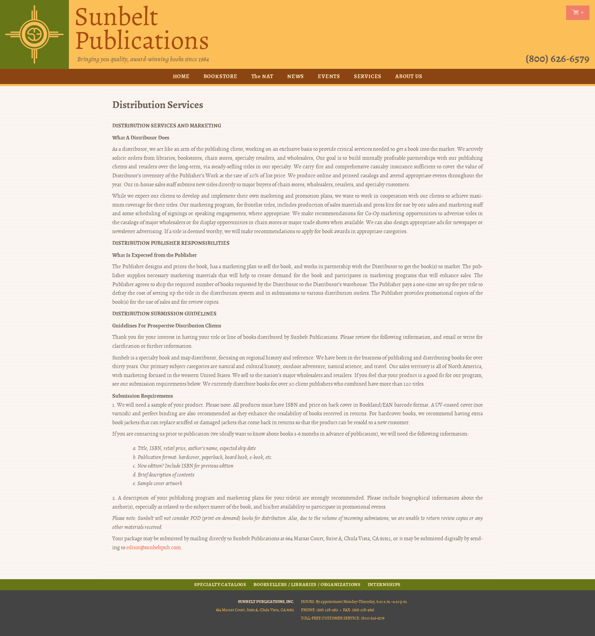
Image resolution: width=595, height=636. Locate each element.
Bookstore (220, 76)
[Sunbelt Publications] (34, 34)
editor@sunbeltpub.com (153, 547)
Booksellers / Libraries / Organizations (307, 585)
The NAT (262, 76)
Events (329, 76)
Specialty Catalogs (220, 585)
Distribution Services (157, 105)
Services (368, 76)
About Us (408, 76)
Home (181, 76)
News (295, 76)
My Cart (576, 12)
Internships (384, 585)
